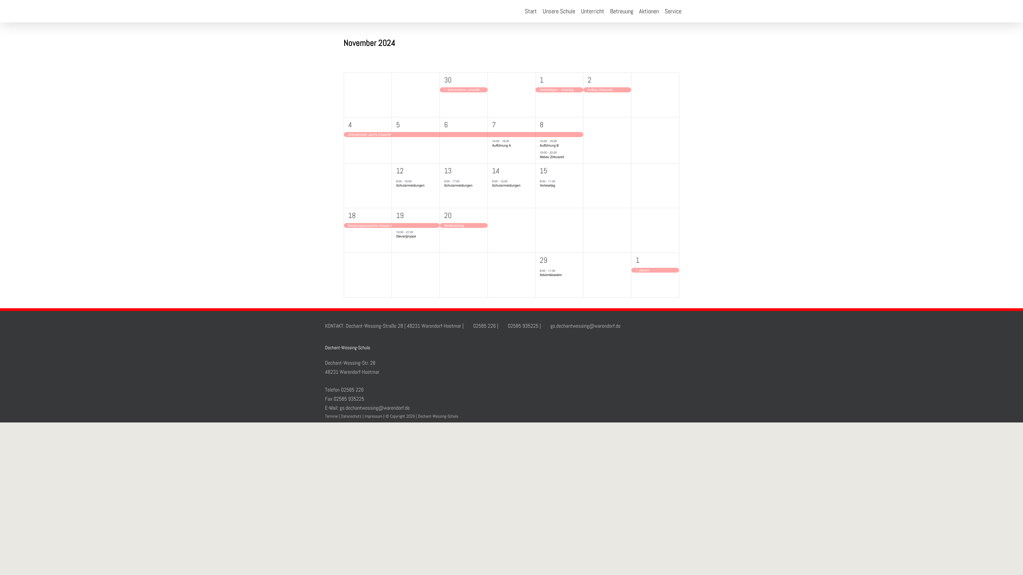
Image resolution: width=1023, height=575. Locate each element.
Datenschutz (351, 416)
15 (543, 170)
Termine (331, 416)
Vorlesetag (547, 185)
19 (400, 215)
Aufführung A (501, 145)
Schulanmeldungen (410, 185)
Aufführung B (549, 145)
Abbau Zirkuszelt (552, 156)
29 (543, 260)
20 (448, 215)
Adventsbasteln (551, 274)
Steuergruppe (406, 236)
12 (400, 170)
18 (352, 215)
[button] (689, 11)
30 (448, 80)
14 (496, 170)
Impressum (373, 416)
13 (448, 170)
